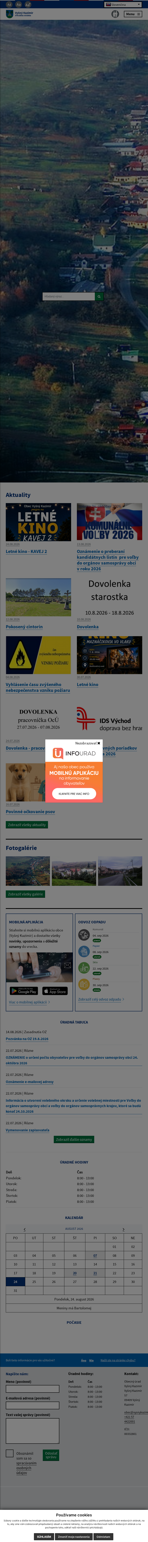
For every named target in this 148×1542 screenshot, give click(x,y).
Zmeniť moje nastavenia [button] (74, 1536)
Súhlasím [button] (44, 1536)
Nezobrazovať (86, 743)
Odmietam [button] (103, 1536)
